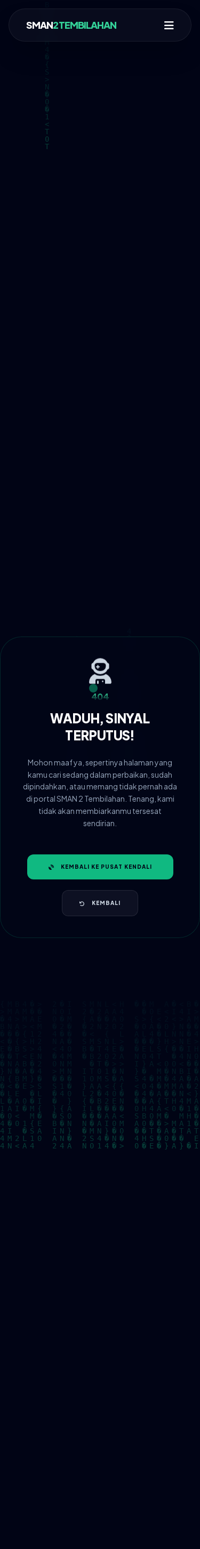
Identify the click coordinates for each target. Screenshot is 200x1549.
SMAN (71, 25)
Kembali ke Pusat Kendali (106, 866)
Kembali (106, 903)
